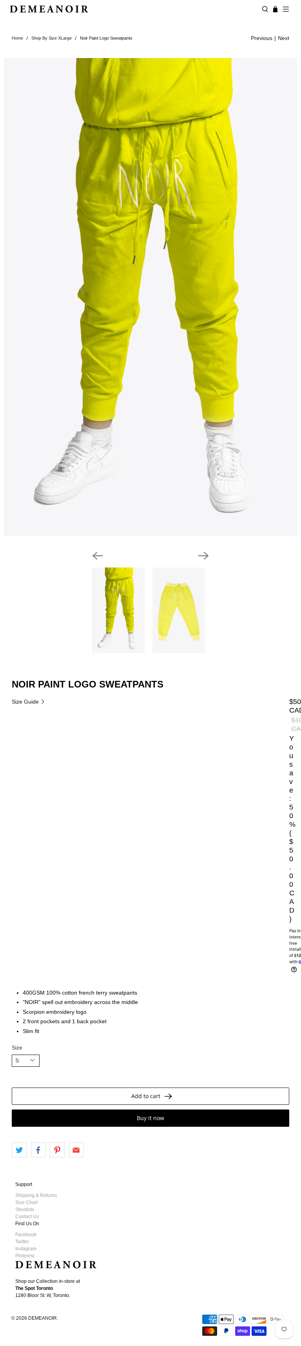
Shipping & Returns (36, 1195)
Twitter (22, 1241)
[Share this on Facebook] (38, 1149)
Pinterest (24, 1256)
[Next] (203, 556)
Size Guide (26, 701)
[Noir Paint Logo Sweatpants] (150, 297)
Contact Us (27, 1216)
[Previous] (97, 556)
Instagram (25, 1248)
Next (283, 38)
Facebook (25, 1234)
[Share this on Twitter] (19, 1149)
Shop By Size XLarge (51, 38)
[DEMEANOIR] (133, 9)
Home (17, 38)
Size (17, 1047)
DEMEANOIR (42, 1318)
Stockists (24, 1209)
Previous (261, 38)
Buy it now (150, 1118)
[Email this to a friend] (76, 1149)
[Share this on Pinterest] (57, 1149)
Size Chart (26, 1202)
